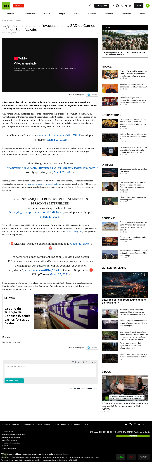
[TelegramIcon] (126, 6)
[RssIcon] (130, 6)
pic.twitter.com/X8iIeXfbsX (64, 135)
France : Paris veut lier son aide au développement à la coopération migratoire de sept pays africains (133, 73)
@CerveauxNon (17, 168)
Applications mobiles (9, 448)
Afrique (62, 14)
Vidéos (142, 14)
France (76, 14)
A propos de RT (7, 432)
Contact (5, 446)
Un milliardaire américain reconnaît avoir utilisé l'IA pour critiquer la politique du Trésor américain (133, 149)
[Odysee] (117, 6)
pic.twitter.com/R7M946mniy (47, 212)
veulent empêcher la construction (44, 184)
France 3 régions (74, 231)
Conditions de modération (11, 443)
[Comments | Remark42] (50, 376)
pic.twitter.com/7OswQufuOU (88, 168)
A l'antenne (126, 14)
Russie (47, 14)
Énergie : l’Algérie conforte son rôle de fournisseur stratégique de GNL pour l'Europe (133, 253)
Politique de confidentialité (11, 437)
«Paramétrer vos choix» (91, 457)
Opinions (92, 14)
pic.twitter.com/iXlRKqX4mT (41, 270)
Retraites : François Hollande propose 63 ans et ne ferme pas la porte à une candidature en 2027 (133, 100)
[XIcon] (122, 6)
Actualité (10, 14)
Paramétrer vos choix (9, 440)
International (30, 14)
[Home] (6, 5)
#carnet (43, 135)
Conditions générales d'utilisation (13, 434)
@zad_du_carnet (59, 168)
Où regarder (102, 6)
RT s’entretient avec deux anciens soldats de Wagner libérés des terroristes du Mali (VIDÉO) (125, 406)
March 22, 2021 (59, 274)
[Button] (148, 6)
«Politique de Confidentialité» (68, 460)
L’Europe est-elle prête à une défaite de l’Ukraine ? (124, 301)
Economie (108, 14)
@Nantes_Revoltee (38, 168)
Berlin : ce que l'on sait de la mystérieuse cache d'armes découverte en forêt (131, 345)
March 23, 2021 (56, 139)
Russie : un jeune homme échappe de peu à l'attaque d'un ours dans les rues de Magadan (134, 323)
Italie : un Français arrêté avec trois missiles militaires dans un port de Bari (133, 136)
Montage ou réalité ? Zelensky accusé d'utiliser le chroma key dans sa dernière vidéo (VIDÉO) (132, 311)
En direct (18, 6)
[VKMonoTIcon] (113, 6)
